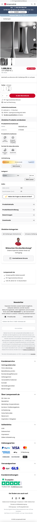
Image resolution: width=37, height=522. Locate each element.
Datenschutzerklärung (29, 349)
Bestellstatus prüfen (8, 371)
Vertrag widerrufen (8, 365)
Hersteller (33, 354)
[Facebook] (13, 498)
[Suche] (31, 4)
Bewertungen (7, 215)
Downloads (6, 220)
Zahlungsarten (6, 377)
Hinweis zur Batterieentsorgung (19, 504)
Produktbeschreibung (10, 210)
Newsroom (5, 416)
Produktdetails (8, 204)
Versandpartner (8, 463)
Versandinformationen (9, 380)
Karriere (4, 407)
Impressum (5, 434)
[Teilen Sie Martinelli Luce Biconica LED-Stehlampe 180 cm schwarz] (34, 27)
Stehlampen (7, 19)
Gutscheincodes (6, 413)
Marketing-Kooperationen (10, 404)
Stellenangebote (13, 407)
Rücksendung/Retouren (9, 374)
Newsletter (5, 401)
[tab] (18, 375)
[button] (4, 61)
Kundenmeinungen (9, 475)
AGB (2, 428)
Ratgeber (13, 419)
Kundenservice (8, 361)
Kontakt (4, 383)
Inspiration (5, 419)
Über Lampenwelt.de (10, 394)
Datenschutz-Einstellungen (9, 502)
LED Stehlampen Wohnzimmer (12, 234)
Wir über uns (5, 398)
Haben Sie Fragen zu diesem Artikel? (20, 196)
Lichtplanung (5, 410)
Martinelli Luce (22, 126)
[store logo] (11, 4)
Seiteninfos (6, 424)
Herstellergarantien (8, 386)
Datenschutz (5, 431)
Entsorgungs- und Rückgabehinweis (19, 507)
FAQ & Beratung (6, 368)
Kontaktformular (30, 348)
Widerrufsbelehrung (8, 437)
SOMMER (17, 12)
